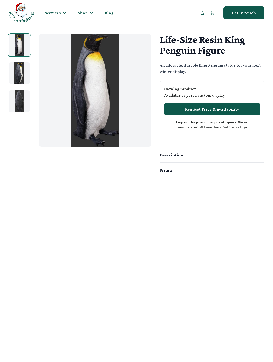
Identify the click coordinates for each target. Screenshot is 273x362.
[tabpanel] (95, 90)
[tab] (19, 45)
